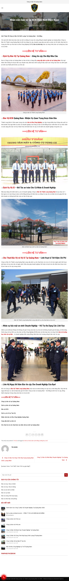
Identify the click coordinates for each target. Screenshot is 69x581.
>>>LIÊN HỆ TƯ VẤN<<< (34, 51)
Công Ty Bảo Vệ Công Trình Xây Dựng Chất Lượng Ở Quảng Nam (24, 535)
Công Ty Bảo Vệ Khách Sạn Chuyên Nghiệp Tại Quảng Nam (22, 530)
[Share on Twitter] (33, 434)
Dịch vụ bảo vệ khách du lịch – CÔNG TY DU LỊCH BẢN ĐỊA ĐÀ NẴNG (25, 513)
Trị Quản (42, 25)
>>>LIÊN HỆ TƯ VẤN (32, 252)
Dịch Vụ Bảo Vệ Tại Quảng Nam (16, 56)
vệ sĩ (46, 440)
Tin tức (34, 17)
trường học (42, 440)
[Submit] (66, 475)
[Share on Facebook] (30, 434)
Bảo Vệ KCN (8, 118)
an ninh (25, 440)
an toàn (29, 440)
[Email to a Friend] (36, 434)
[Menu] (2, 8)
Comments (10, 515)
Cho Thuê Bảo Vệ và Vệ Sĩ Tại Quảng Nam (21, 258)
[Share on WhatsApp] (26, 434)
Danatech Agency (59, 578)
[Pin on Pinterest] (39, 434)
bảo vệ (33, 440)
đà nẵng (37, 440)
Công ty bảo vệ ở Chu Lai (13, 519)
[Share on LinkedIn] (42, 434)
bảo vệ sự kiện (8, 334)
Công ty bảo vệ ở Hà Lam (13, 524)
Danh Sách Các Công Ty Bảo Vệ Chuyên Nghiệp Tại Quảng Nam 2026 (25, 507)
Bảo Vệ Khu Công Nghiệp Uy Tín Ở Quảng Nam (19, 546)
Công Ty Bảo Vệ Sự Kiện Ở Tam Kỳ (16, 541)
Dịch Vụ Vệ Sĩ (9, 187)
